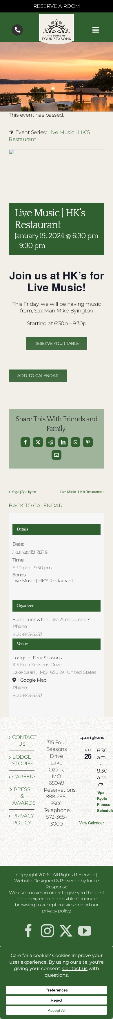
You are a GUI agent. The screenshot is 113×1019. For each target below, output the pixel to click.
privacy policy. (56, 911)
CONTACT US (22, 740)
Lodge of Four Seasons (37, 658)
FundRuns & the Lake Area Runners (51, 619)
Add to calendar (38, 375)
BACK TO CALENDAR (35, 505)
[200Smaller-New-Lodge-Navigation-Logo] (56, 16)
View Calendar (91, 823)
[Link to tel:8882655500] (17, 30)
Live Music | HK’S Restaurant (42, 580)
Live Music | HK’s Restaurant (80, 491)
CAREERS (22, 776)
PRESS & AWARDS (22, 796)
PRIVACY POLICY (22, 819)
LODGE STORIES (22, 760)
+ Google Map (32, 680)
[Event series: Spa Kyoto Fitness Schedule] (101, 784)
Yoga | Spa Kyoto (24, 491)
